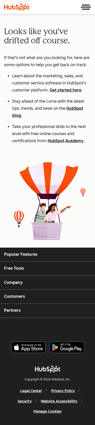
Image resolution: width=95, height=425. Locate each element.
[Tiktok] (90, 328)
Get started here (65, 90)
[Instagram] (26, 328)
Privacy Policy (63, 391)
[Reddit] (77, 328)
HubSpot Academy (66, 140)
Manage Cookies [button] (47, 411)
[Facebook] (13, 328)
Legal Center (31, 391)
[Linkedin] (64, 328)
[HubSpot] (16, 7)
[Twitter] (51, 328)
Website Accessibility (59, 401)
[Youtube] (39, 328)
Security (25, 401)
